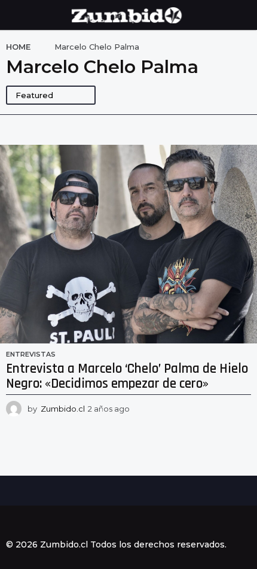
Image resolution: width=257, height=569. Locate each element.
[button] (13, 15)
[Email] (84, 523)
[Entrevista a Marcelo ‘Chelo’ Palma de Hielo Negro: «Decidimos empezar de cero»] (128, 244)
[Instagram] (35, 523)
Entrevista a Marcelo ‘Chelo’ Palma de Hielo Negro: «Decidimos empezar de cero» (127, 376)
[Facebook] (11, 523)
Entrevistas (31, 354)
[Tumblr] (60, 523)
